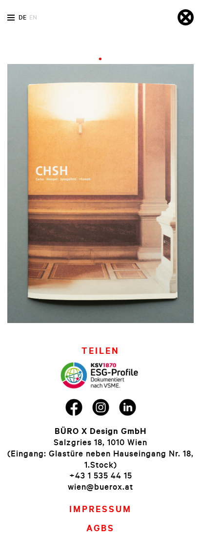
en (33, 17)
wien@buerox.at (100, 486)
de (22, 17)
